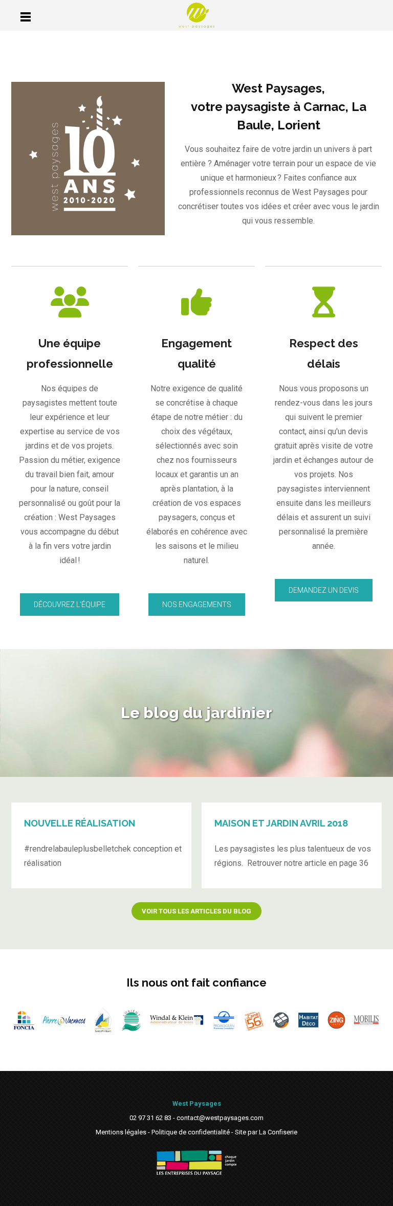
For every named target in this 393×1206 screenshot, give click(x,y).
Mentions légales (121, 1132)
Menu (25, 16)
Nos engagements (196, 604)
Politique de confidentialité (190, 1132)
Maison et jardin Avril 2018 (281, 823)
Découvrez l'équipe (69, 604)
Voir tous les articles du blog (196, 911)
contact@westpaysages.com (220, 1118)
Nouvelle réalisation (79, 823)
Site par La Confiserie (266, 1132)
